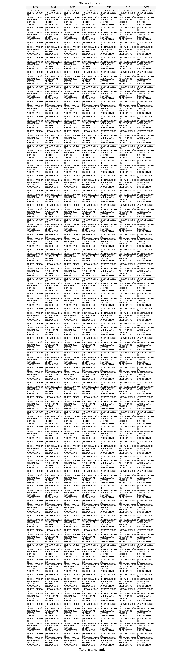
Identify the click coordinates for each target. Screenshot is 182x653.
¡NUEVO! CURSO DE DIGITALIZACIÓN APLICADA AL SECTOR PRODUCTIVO (35, 18)
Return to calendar (93, 649)
